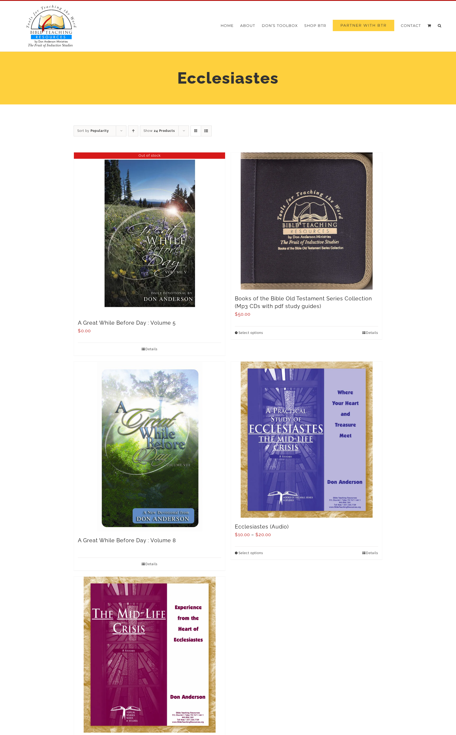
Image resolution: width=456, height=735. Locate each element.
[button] (439, 25)
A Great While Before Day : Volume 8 (127, 540)
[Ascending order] (133, 131)
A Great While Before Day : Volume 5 (127, 323)
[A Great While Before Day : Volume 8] (149, 446)
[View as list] (206, 131)
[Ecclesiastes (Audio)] (306, 440)
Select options (251, 333)
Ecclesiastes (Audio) (262, 526)
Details (151, 349)
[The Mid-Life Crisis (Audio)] (149, 655)
